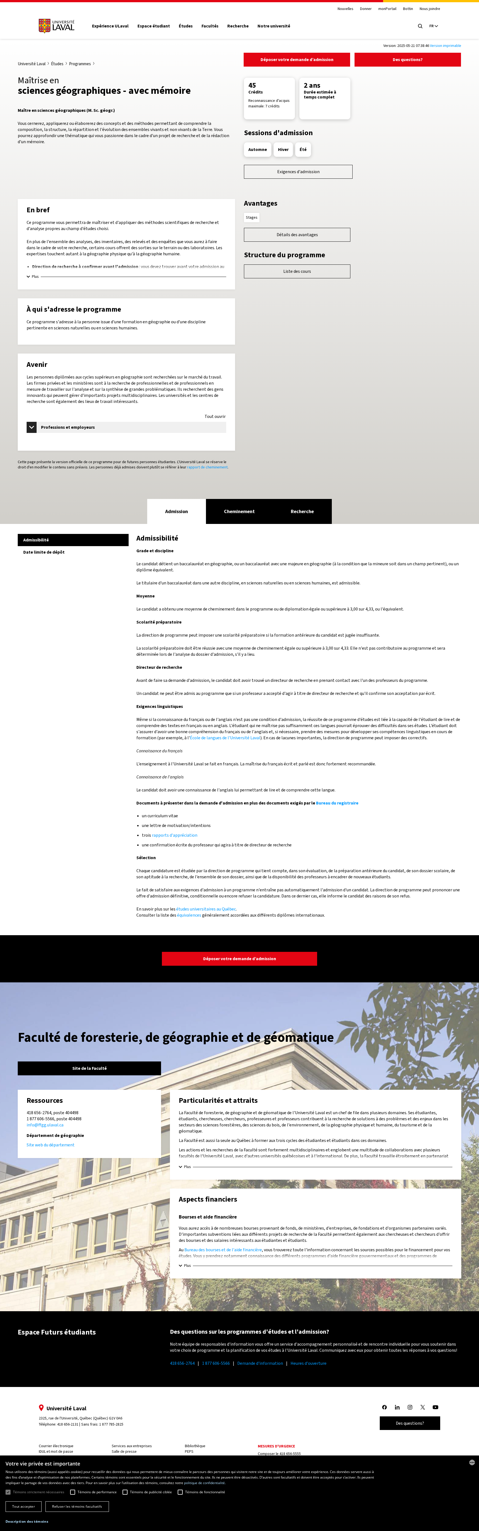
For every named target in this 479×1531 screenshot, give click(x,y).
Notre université (274, 26)
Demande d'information (260, 1363)
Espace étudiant (153, 26)
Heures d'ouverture (309, 1363)
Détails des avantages (297, 235)
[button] (27, 1522)
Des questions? (408, 59)
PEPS (189, 1451)
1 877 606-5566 (216, 1363)
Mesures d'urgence (276, 1446)
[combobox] (472, 1462)
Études (186, 26)
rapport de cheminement (207, 467)
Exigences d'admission (298, 172)
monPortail (387, 9)
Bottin (408, 9)
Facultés (210, 26)
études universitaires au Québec (206, 909)
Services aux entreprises (132, 1446)
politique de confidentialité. (205, 1482)
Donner (366, 9)
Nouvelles (345, 9)
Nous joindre (430, 9)
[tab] (176, 511)
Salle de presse (124, 1451)
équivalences (189, 915)
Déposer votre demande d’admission (297, 59)
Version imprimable (445, 45)
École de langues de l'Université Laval (225, 738)
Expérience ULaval (110, 26)
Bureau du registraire (337, 803)
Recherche (238, 26)
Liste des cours (297, 271)
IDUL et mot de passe (56, 1451)
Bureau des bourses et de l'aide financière (223, 1250)
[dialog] (239, 1493)
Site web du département (51, 1145)
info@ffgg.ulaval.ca (45, 1125)
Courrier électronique (56, 1446)
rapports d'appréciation (174, 835)
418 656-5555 (290, 1453)
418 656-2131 (67, 1424)
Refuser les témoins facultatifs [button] (77, 1506)
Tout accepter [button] (23, 1506)
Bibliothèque (195, 1446)
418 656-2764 (182, 1363)
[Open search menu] (420, 26)
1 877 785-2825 (111, 1424)
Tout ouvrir (215, 416)
